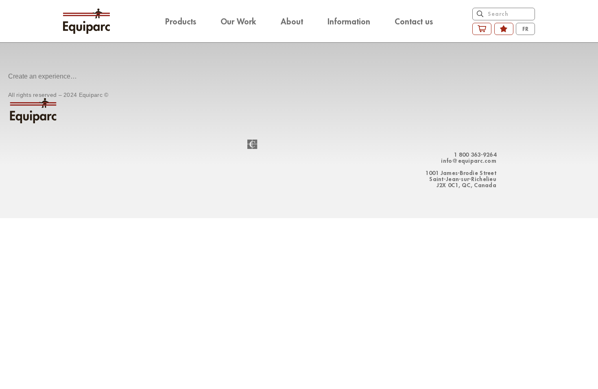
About (292, 21)
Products (180, 21)
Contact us (414, 21)
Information (348, 21)
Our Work (238, 21)
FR (525, 29)
